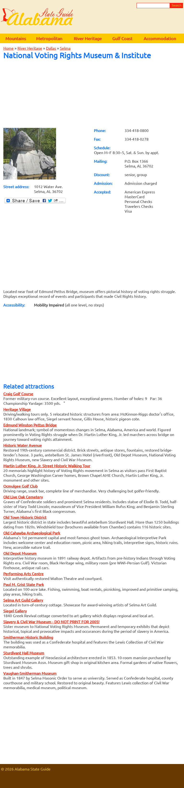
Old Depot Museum (20, 553)
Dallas (51, 48)
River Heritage (88, 38)
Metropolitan (49, 38)
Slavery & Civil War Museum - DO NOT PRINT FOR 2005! (51, 621)
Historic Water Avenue (22, 445)
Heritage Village (17, 409)
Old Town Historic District (24, 517)
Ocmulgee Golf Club (20, 486)
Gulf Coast (122, 38)
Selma (65, 48)
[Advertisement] (92, 93)
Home (8, 48)
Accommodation (160, 38)
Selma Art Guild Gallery (23, 599)
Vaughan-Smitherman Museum (30, 673)
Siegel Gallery (15, 610)
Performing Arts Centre (23, 573)
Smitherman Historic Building (28, 637)
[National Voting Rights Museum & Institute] (29, 177)
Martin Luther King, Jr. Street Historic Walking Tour (46, 465)
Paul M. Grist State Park (23, 584)
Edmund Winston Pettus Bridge (30, 424)
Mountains (16, 38)
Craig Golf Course (18, 393)
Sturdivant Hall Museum (23, 652)
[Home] (37, 17)
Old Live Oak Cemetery (23, 496)
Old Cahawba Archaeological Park (31, 532)
